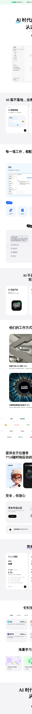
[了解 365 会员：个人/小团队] (25, 587)
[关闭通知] (27, 2)
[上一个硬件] (8, 245)
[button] (17, 624)
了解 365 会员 (10, 586)
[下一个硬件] (8, 247)
